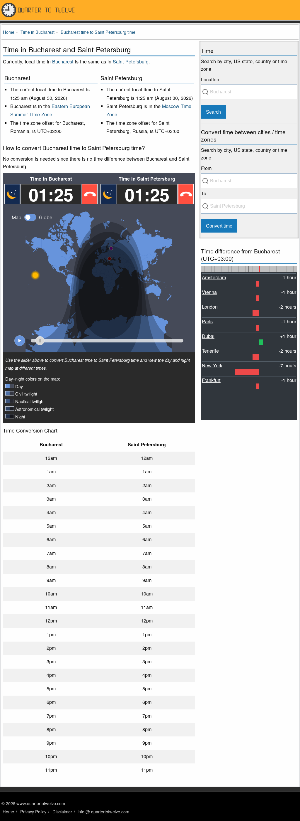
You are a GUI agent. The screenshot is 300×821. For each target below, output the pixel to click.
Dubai (208, 335)
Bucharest (63, 61)
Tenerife (210, 350)
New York (212, 365)
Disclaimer (62, 811)
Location (210, 79)
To (203, 193)
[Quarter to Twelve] (150, 10)
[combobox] (249, 92)
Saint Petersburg (131, 61)
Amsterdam (214, 277)
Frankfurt (211, 379)
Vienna (209, 291)
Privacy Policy (33, 811)
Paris (207, 321)
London (210, 306)
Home (8, 811)
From (206, 167)
